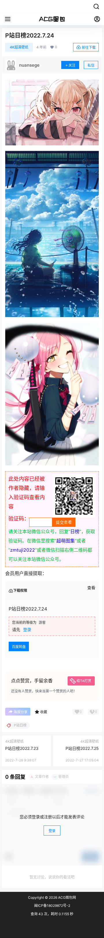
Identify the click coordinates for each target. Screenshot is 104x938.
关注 (71, 65)
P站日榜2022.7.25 (82, 748)
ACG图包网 (66, 897)
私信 (91, 65)
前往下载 (89, 47)
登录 (27, 629)
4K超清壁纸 (19, 47)
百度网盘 (19, 647)
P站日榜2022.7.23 (21, 748)
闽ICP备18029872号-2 (52, 905)
